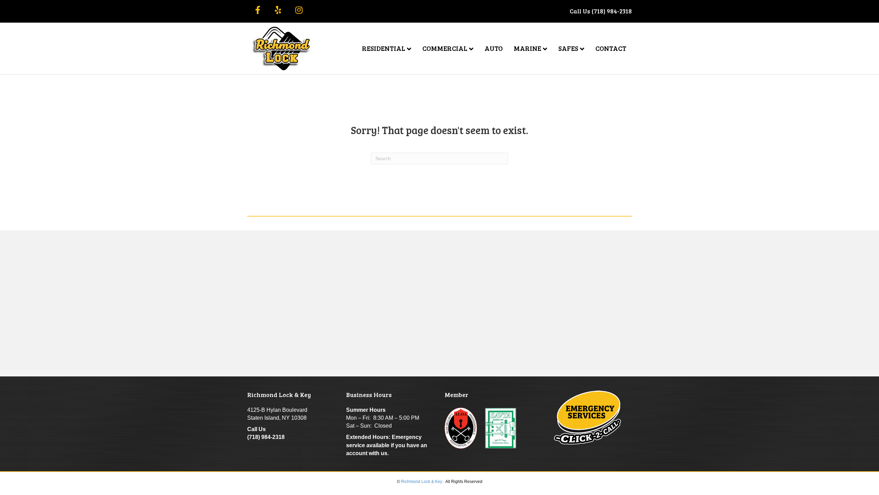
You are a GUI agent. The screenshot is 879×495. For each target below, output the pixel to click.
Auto (493, 48)
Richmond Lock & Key (421, 481)
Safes (568, 48)
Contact (610, 48)
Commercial (444, 48)
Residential (383, 48)
